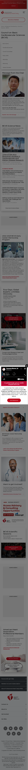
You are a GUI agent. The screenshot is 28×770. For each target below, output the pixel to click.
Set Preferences (14, 400)
